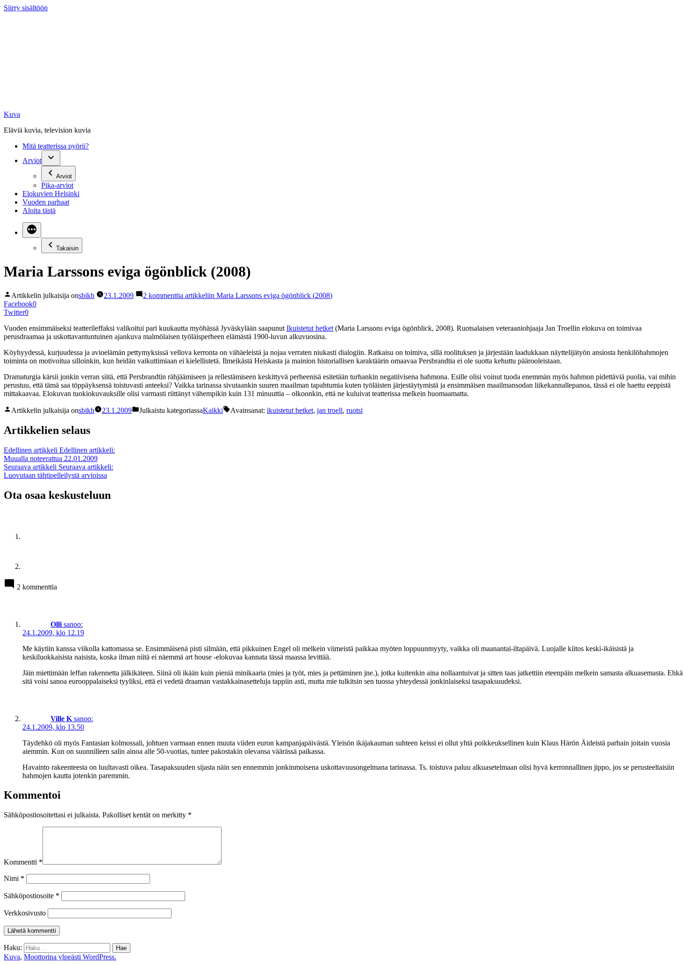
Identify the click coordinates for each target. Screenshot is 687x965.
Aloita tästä (39, 210)
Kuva (12, 114)
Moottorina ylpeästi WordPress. (70, 957)
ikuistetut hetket (290, 410)
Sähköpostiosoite (31, 896)
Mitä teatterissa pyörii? (55, 146)
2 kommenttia (237, 295)
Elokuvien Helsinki (50, 194)
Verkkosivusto (25, 913)
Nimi (14, 878)
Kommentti (23, 862)
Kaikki (213, 410)
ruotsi (354, 410)
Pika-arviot (57, 185)
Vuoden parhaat (45, 202)
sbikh (86, 295)
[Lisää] (31, 230)
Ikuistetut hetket (309, 328)
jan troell (330, 410)
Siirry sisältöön (26, 8)
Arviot (32, 160)
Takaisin (67, 248)
